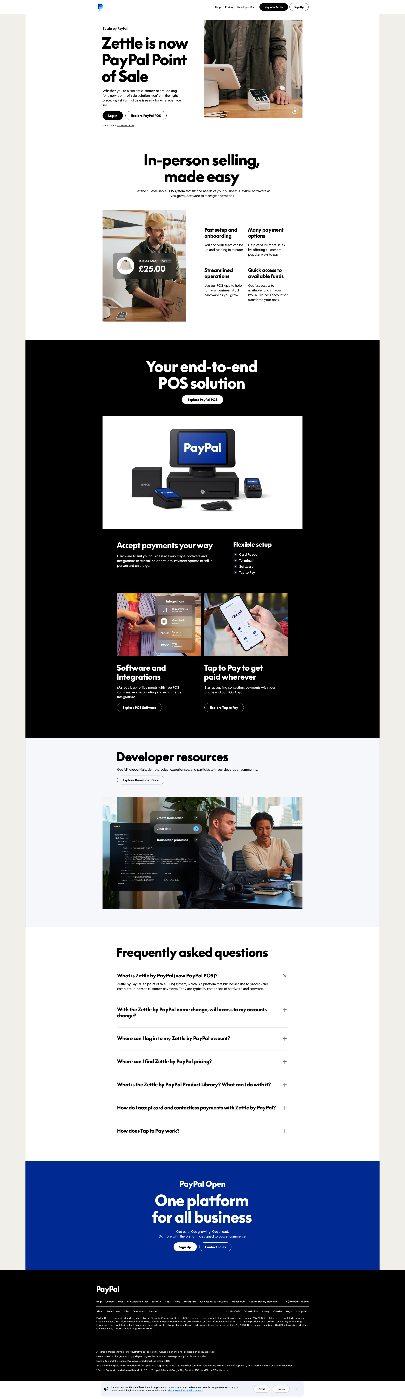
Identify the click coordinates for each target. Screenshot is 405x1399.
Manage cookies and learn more (185, 1390)
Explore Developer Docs (141, 780)
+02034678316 (125, 125)
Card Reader (249, 554)
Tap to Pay (247, 572)
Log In (112, 115)
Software (246, 566)
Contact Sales (215, 1247)
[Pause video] (295, 110)
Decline (281, 1388)
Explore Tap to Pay (224, 707)
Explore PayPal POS (146, 115)
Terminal (246, 560)
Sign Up (185, 1247)
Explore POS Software (139, 707)
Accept (262, 1388)
